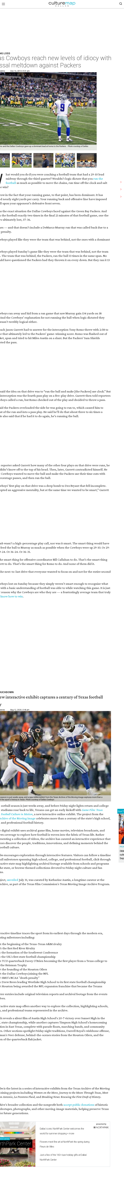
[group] (22, 160)
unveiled (12, 880)
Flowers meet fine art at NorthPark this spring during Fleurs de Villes (64, 1144)
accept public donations (79, 1104)
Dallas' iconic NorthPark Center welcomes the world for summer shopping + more (62, 1131)
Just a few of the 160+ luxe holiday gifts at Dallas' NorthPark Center (63, 1157)
